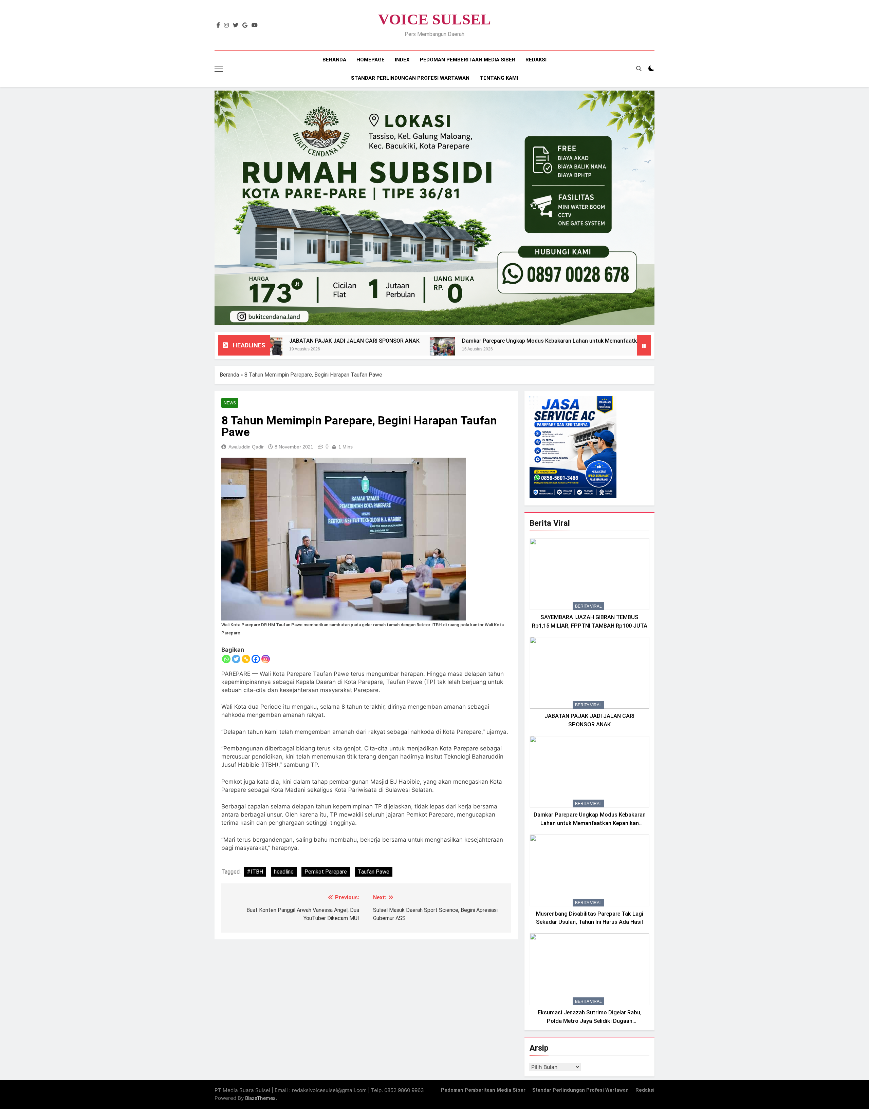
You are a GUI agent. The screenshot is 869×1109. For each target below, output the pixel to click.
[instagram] (226, 25)
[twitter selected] (235, 25)
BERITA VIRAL (588, 606)
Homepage (370, 60)
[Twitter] (236, 659)
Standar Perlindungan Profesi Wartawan (410, 78)
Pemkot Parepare (325, 871)
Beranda (334, 60)
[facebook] (218, 25)
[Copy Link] (246, 659)
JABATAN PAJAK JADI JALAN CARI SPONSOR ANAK (289, 341)
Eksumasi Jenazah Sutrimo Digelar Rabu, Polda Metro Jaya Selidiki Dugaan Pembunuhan (590, 1021)
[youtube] (254, 25)
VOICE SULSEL (434, 19)
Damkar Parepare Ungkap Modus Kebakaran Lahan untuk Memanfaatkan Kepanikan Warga (509, 341)
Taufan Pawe (373, 871)
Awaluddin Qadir (246, 447)
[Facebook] (256, 659)
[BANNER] (434, 208)
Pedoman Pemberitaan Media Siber (467, 60)
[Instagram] (265, 659)
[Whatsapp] (226, 659)
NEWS (230, 403)
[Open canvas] (219, 69)
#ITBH (255, 871)
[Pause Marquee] (644, 345)
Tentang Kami (499, 78)
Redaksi (536, 60)
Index (402, 60)
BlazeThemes (260, 1098)
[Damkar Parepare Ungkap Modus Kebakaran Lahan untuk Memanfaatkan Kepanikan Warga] (377, 349)
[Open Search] (639, 68)
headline (284, 871)
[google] (244, 25)
